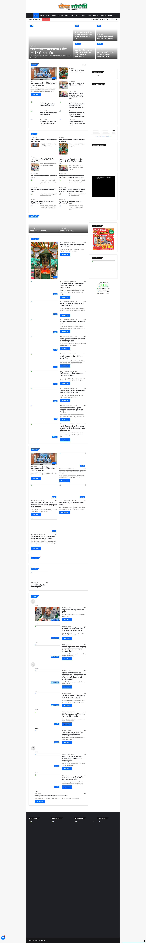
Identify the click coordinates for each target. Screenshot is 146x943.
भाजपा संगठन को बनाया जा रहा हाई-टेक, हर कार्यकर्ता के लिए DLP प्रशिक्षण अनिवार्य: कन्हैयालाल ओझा (77, 114)
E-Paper (89, 15)
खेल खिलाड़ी (60, 15)
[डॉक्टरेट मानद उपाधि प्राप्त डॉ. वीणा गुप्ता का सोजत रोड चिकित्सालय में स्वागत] (31, 119)
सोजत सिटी (100, 25)
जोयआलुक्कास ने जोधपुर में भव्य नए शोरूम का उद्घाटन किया (51, 796)
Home (35, 15)
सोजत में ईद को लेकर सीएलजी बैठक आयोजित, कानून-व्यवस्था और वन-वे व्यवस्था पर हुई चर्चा (72, 759)
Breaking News (79, 43)
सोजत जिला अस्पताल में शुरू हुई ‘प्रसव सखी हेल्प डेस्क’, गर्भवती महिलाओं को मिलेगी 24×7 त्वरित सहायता (71, 161)
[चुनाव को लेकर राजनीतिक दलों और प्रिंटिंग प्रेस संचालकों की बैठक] (107, 32)
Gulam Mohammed (36, 81)
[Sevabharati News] (73, 6)
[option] (73, 41)
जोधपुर (77, 25)
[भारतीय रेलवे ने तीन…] (73, 226)
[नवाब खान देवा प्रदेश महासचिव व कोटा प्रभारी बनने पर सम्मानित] (31, 102)
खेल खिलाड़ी (33, 216)
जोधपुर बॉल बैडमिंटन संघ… (38, 230)
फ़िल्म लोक (54, 15)
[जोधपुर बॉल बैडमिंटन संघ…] (43, 226)
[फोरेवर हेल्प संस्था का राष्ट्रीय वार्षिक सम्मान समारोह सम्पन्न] (31, 111)
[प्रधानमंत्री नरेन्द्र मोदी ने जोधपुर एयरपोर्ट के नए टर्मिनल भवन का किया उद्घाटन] (60, 119)
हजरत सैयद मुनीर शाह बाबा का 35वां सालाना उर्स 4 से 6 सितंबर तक (84, 36)
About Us (95, 15)
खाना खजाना (78, 15)
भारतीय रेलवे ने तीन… (66, 230)
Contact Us (103, 15)
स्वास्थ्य (71, 15)
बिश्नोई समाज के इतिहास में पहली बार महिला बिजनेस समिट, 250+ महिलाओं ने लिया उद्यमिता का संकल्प (77, 105)
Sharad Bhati (35, 534)
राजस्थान (47, 15)
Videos (110, 15)
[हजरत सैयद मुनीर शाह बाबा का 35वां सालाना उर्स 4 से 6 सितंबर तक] (84, 32)
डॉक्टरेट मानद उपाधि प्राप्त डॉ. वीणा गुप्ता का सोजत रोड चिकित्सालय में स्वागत (48, 123)
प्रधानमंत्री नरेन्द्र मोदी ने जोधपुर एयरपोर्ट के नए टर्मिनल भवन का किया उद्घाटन (77, 123)
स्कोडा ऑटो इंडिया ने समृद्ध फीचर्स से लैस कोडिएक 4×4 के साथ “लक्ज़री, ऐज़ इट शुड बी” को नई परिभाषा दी (44, 505)
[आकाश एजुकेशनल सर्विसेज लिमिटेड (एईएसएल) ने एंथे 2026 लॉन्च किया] (51, 41)
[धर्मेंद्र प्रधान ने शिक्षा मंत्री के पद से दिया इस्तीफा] (84, 50)
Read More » (36, 94)
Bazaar (32, 25)
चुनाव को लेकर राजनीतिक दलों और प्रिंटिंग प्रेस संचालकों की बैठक (63, 19)
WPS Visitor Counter (106, 293)
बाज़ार (83, 15)
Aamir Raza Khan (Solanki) (67, 424)
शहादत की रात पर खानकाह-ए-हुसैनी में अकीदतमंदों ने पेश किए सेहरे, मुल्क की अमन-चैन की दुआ (72, 410)
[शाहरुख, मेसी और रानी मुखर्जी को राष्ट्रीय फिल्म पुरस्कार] (39, 576)
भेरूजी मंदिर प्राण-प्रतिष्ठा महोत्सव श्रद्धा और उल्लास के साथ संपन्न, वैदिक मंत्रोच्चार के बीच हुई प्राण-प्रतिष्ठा (72, 428)
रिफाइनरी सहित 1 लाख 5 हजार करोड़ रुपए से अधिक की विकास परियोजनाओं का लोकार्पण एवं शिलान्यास (74, 649)
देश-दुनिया (42, 15)
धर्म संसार (66, 15)
